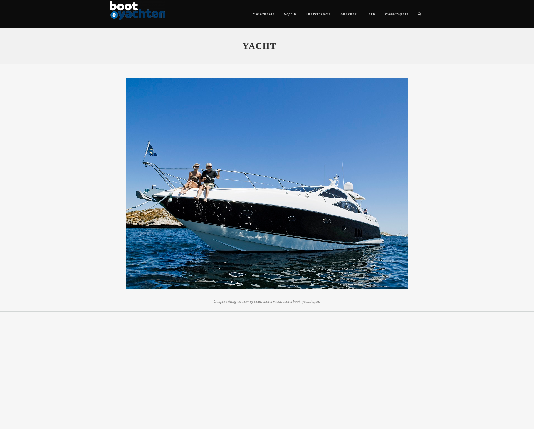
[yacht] (267, 185)
